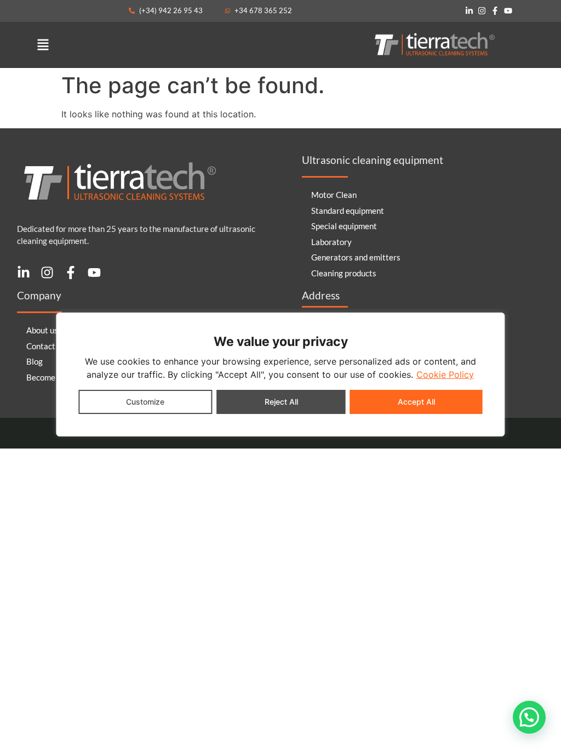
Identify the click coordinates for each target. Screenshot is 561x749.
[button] (43, 44)
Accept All (416, 401)
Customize (145, 401)
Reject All (281, 401)
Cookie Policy (445, 374)
